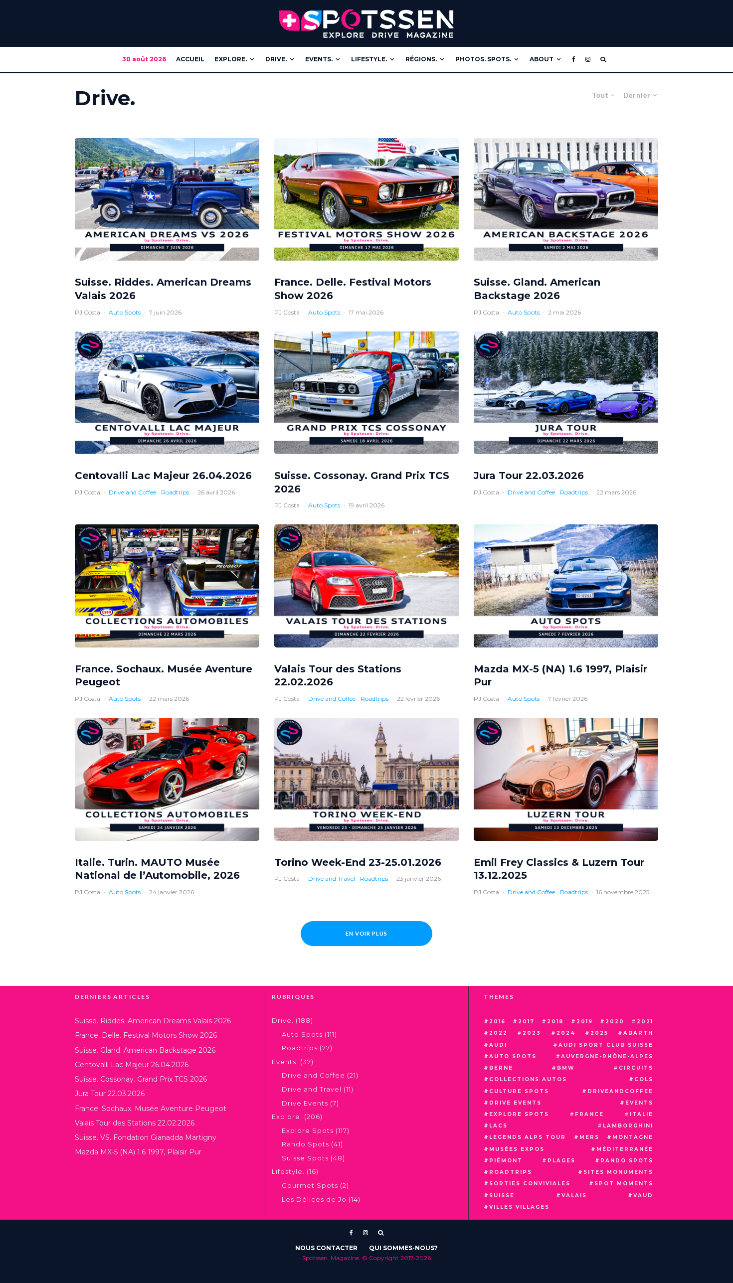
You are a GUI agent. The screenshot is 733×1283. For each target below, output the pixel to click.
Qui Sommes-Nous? (403, 1248)
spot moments (623, 1183)
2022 (498, 1033)
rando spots (626, 1160)
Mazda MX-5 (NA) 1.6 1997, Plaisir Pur (560, 675)
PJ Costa (87, 312)
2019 (584, 1021)
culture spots (519, 1091)
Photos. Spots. (483, 59)
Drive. (276, 59)
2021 (645, 1021)
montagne (632, 1137)
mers (589, 1137)
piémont (506, 1160)
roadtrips (510, 1172)
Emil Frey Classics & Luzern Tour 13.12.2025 (559, 869)
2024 (565, 1033)
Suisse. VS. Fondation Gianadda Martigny (145, 1137)
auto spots (513, 1056)
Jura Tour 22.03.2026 (529, 475)
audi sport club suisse (605, 1045)
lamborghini (628, 1126)
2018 (555, 1021)
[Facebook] (573, 59)
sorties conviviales (529, 1183)
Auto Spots (125, 312)
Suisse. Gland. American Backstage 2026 (537, 289)
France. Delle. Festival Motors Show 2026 (352, 289)
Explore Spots (308, 1130)
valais (574, 1195)
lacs (498, 1126)
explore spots (519, 1114)
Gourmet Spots (310, 1185)
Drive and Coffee (132, 492)
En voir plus (367, 933)
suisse (502, 1195)
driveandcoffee (620, 1091)
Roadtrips (175, 492)
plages (561, 1160)
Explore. (230, 59)
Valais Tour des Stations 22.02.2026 (337, 675)
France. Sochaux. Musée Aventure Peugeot (163, 675)
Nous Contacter (326, 1248)
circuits (636, 1068)
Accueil (190, 59)
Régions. (421, 59)
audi (498, 1045)
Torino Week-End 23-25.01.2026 (357, 862)
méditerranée (624, 1149)
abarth (638, 1033)
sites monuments (618, 1172)
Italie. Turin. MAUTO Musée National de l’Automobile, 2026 (157, 869)
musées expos (517, 1149)
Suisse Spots (305, 1158)
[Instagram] (587, 59)
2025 (599, 1033)
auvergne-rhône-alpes (607, 1056)
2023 (532, 1033)
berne (501, 1068)
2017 (526, 1021)
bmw (566, 1068)
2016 (497, 1021)
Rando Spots (305, 1144)
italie (641, 1114)
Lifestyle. (369, 59)
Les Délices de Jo (314, 1199)
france (589, 1114)
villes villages (519, 1207)
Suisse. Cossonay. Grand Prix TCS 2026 (361, 482)
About (541, 59)
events (639, 1103)
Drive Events (305, 1103)
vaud (643, 1195)
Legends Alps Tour (527, 1137)
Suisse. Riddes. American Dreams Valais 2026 (163, 289)
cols (643, 1079)
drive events (515, 1103)
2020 (614, 1021)
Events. (319, 59)
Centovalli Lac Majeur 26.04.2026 (163, 475)
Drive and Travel (331, 878)
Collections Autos (528, 1079)
